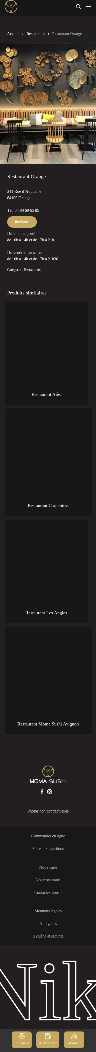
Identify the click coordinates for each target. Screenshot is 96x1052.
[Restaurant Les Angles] (46, 561)
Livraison (74, 1043)
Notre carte (48, 867)
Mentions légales (48, 911)
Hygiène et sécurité (48, 936)
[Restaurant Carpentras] (48, 452)
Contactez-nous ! (48, 892)
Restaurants (36, 34)
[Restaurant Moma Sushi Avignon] (48, 670)
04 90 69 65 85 (27, 210)
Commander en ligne (48, 836)
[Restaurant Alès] (46, 343)
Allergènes (48, 923)
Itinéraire (22, 222)
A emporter (48, 1043)
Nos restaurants (48, 880)
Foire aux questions (48, 848)
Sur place (21, 1043)
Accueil (13, 34)
